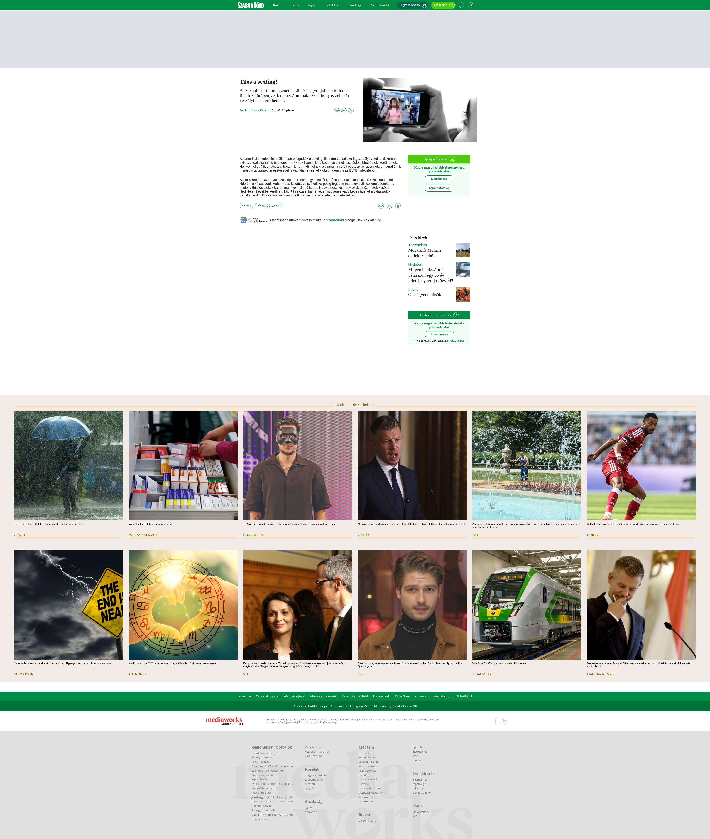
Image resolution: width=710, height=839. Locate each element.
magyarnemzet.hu (316, 775)
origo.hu (310, 788)
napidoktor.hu (367, 775)
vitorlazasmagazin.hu (372, 792)
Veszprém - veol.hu (317, 751)
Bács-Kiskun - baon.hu (265, 753)
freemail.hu (419, 779)
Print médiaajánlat (294, 696)
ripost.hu (418, 747)
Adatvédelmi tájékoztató (323, 696)
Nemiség (246, 205)
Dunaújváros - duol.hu (265, 775)
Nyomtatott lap (439, 188)
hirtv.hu (310, 784)
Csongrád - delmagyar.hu (267, 770)
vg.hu (308, 807)
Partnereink (421, 696)
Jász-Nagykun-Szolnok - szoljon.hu (272, 797)
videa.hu (417, 788)
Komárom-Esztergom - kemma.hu (272, 801)
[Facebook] (461, 5)
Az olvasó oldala (380, 5)
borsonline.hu (367, 820)
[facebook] (495, 721)
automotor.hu (367, 757)
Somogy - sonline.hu (264, 810)
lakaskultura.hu (368, 762)
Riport (312, 5)
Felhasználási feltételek (355, 696)
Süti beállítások (464, 696)
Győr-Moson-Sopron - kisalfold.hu (272, 784)
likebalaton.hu (367, 770)
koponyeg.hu (420, 784)
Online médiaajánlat (267, 696)
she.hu (416, 760)
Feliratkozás (439, 334)
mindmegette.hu (369, 779)
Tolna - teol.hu (260, 819)
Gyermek (276, 205)
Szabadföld (335, 220)
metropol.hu (420, 751)
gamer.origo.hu (368, 766)
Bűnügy (261, 205)
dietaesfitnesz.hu (369, 788)
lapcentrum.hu (421, 792)
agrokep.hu (312, 812)
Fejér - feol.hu (260, 779)
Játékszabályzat (441, 696)
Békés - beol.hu (261, 762)
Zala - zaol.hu (313, 756)
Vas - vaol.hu (313, 747)
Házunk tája (354, 5)
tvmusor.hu (366, 801)
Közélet (277, 5)
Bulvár (243, 110)
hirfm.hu (417, 816)
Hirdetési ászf (381, 696)
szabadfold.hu (314, 779)
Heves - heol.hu (261, 792)
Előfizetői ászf (401, 696)
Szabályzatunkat (455, 340)
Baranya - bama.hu (263, 757)
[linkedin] (504, 721)
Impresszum (244, 696)
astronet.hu (366, 753)
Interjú (295, 5)
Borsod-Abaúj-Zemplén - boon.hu (272, 766)
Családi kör (331, 5)
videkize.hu (366, 797)
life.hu (416, 756)
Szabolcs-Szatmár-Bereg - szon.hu (272, 814)
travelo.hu (365, 784)
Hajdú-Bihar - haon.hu (265, 788)
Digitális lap (439, 178)
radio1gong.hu (421, 812)
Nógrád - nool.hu (262, 806)
